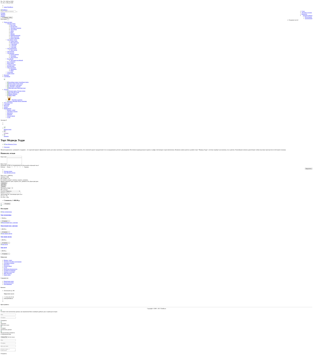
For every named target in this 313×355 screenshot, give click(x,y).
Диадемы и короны (15, 28)
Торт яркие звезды (6, 236)
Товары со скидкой (9, 272)
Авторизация (308, 18)
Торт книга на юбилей (16, 60)
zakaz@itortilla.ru (8, 7)
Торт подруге (14, 57)
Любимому (13, 69)
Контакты (304, 14)
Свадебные (7, 76)
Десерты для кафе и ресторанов (12, 261)
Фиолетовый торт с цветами (9, 226)
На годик (13, 25)
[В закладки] (9, 221)
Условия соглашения (9, 270)
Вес (2, 189)
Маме (12, 70)
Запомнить (4, 183)
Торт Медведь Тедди (9, 172)
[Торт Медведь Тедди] (10, 144)
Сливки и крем (11, 64)
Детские (6, 89)
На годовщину (11, 61)
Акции (6, 107)
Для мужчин (10, 51)
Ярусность (4, 188)
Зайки (12, 31)
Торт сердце (13, 50)
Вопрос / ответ (11, 110)
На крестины (10, 66)
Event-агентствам (9, 282)
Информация (7, 108)
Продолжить (309, 168)
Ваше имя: (3, 157)
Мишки (12, 34)
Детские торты (11, 23)
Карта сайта (7, 275)
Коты (11, 32)
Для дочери (13, 29)
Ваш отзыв (4, 164)
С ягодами (13, 47)
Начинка (3, 191)
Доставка (3, 184)
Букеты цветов (14, 54)
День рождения (14, 37)
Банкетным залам (9, 281)
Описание (7, 147)
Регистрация (308, 17)
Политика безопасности (10, 269)
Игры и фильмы (14, 38)
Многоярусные (14, 42)
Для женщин (10, 53)
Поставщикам (8, 284)
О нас (303, 11)
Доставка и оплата (307, 12)
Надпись (3, 192)
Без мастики (13, 26)
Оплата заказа (11, 116)
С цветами (13, 45)
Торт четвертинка (6, 215)
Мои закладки (8, 273)
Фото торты (10, 63)
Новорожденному (15, 35)
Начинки (6, 75)
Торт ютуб (4, 247)
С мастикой (13, 44)
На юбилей (10, 59)
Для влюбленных (12, 48)
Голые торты (14, 41)
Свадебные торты (12, 39)
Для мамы (13, 56)
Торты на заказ (8, 22)
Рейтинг (3, 167)
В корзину (7, 203)
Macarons (6, 105)
